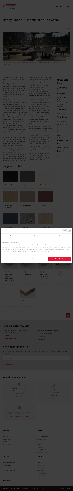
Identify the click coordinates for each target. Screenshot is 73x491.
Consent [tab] (12, 236)
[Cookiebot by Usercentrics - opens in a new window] (63, 230)
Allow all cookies (59, 259)
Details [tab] (36, 236)
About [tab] (60, 236)
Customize (35, 259)
